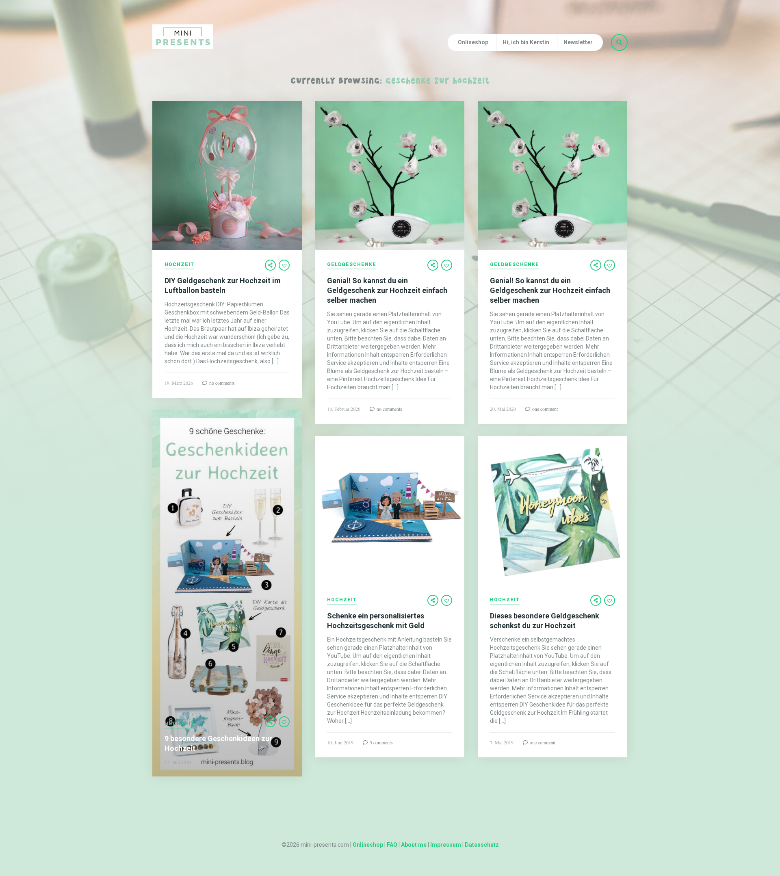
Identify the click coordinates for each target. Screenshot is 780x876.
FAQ (392, 844)
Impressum (445, 844)
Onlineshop (473, 42)
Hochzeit (179, 264)
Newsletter (578, 42)
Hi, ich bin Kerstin (526, 42)
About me (414, 844)
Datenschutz (482, 844)
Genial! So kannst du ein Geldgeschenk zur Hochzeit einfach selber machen (387, 290)
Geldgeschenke (351, 264)
